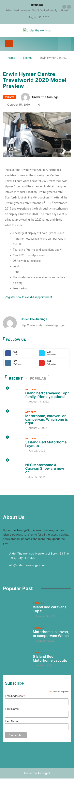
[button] (64, 7)
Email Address (15, 696)
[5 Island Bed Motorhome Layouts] (16, 658)
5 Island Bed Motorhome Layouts (46, 444)
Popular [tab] (38, 378)
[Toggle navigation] (9, 43)
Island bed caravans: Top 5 (50, 609)
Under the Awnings (45, 97)
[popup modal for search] (64, 44)
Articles (31, 389)
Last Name (12, 721)
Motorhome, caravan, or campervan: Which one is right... (46, 419)
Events (27, 57)
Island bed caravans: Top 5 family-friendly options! (37, 10)
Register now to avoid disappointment (28, 297)
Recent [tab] (16, 378)
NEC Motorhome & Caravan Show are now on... (44, 468)
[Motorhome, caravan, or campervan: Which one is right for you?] (16, 634)
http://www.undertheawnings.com (43, 325)
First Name (12, 708)
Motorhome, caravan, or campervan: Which (51, 634)
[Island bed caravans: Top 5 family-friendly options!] (16, 609)
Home (11, 57)
